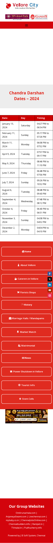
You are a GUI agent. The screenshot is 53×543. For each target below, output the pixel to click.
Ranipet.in (37, 524)
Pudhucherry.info (33, 527)
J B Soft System (28, 535)
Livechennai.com (37, 516)
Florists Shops (28, 292)
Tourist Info (28, 385)
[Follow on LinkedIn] (50, 284)
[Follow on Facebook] (50, 274)
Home (28, 251)
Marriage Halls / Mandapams (28, 318)
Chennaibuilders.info (19, 524)
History (28, 304)
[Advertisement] (26, 56)
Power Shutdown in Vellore (28, 371)
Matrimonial (28, 345)
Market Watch (28, 331)
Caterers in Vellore (28, 278)
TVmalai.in (16, 527)
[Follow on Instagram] (50, 295)
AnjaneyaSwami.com (16, 516)
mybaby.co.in (12, 520)
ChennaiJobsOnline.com (33, 520)
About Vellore (28, 265)
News (28, 357)
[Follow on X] (50, 279)
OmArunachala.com (25, 512)
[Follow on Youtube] (50, 290)
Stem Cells (28, 398)
